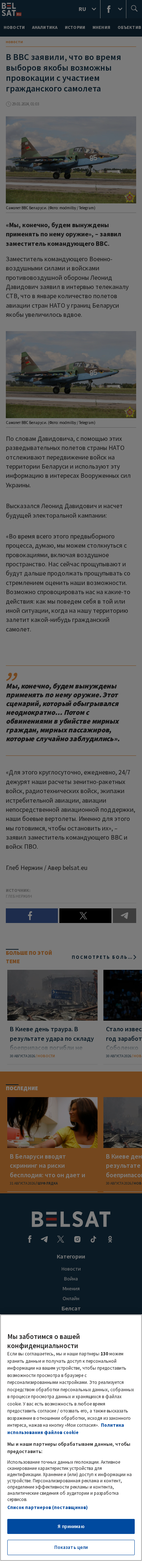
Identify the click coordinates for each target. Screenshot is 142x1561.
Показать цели (71, 1547)
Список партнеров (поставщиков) (47, 1507)
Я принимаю (71, 1526)
